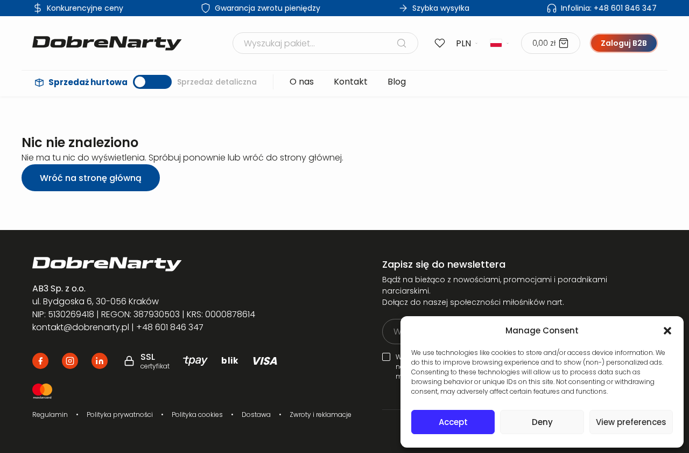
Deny (542, 422)
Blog (397, 81)
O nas (302, 81)
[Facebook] (40, 361)
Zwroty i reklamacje (320, 414)
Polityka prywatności (120, 414)
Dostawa (256, 414)
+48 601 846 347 (609, 8)
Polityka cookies (197, 414)
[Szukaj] (401, 43)
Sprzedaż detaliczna (217, 81)
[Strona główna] (107, 43)
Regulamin (50, 414)
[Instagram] (70, 361)
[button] (667, 330)
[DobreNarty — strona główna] (159, 264)
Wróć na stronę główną (91, 178)
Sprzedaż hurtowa (88, 82)
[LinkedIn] (100, 361)
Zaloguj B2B (624, 43)
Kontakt (351, 81)
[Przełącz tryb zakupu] (152, 82)
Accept (453, 422)
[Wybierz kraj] (500, 43)
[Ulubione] (439, 43)
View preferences (631, 422)
